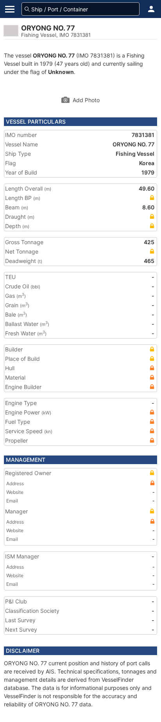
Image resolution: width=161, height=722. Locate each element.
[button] (151, 9)
